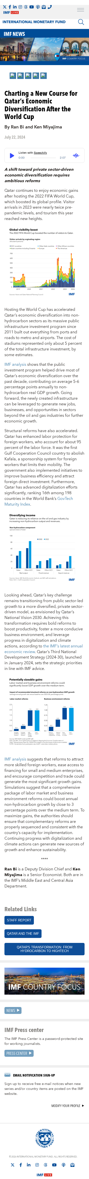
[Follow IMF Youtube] (31, 7)
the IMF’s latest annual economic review (43, 649)
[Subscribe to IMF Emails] (44, 7)
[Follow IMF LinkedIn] (15, 7)
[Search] (81, 22)
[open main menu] (80, 10)
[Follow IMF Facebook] (10, 7)
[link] (13, 76)
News (10, 1010)
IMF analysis (15, 364)
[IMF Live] (44, 1171)
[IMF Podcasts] (64, 1165)
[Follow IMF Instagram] (20, 7)
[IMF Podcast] (38, 7)
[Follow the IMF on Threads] (25, 7)
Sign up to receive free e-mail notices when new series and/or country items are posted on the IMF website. (44, 1089)
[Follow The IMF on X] (5, 7)
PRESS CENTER (16, 1053)
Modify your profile (65, 1106)
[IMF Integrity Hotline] (50, 7)
